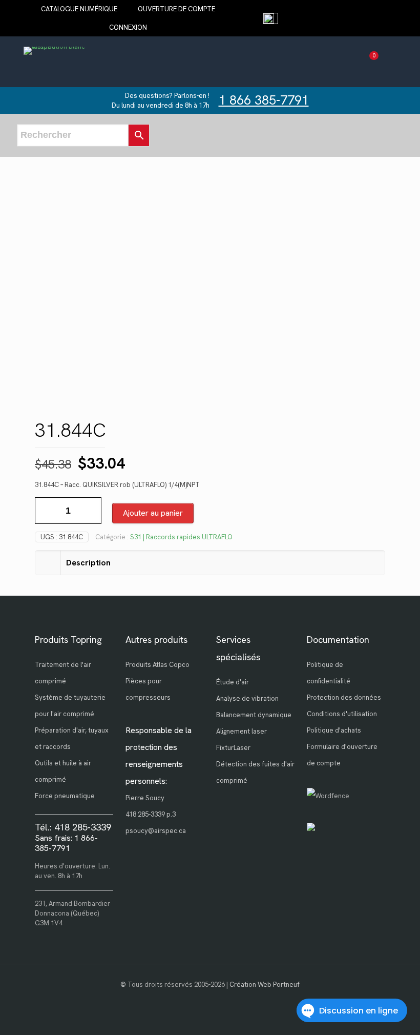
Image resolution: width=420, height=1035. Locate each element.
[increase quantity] (90, 510)
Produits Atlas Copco (157, 664)
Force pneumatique (65, 796)
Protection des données (344, 697)
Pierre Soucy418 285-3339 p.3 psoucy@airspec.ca (155, 814)
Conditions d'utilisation (342, 713)
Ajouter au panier (153, 513)
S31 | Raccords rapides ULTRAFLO (181, 537)
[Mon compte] (387, 61)
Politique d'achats (334, 730)
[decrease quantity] (46, 510)
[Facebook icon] (210, 999)
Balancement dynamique (253, 715)
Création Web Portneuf (264, 984)
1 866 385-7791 (264, 100)
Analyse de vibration (247, 698)
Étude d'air (232, 682)
